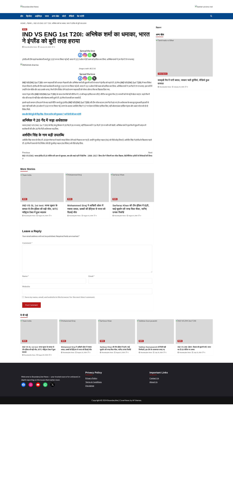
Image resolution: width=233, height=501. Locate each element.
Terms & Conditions (93, 382)
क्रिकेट (29, 16)
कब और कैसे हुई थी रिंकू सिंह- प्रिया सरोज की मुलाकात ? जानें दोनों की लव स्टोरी (51, 114)
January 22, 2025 (45, 47)
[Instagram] (85, 55)
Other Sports (162, 73)
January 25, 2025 (179, 87)
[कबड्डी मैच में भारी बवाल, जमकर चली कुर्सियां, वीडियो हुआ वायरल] (184, 58)
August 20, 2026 (43, 215)
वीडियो (71, 16)
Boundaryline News (30, 47)
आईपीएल (38, 16)
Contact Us (154, 378)
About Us (154, 382)
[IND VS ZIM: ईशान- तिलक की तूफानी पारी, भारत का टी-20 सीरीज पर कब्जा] (194, 331)
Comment (27, 243)
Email (91, 276)
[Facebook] (80, 55)
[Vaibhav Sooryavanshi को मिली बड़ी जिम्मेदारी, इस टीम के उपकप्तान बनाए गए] (155, 331)
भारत (47, 16)
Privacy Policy (91, 378)
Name (25, 276)
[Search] (211, 16)
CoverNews (124, 400)
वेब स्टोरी (80, 16)
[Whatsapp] (89, 55)
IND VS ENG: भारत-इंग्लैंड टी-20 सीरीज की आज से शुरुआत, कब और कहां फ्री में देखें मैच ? (54, 156)
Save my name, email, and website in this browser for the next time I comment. (60, 297)
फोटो (64, 16)
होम (21, 16)
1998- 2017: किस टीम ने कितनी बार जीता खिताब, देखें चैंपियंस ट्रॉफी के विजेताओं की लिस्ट (120, 154)
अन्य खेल (55, 16)
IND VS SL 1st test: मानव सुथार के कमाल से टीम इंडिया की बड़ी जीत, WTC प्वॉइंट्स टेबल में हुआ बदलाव (40, 209)
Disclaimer (89, 386)
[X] (94, 55)
